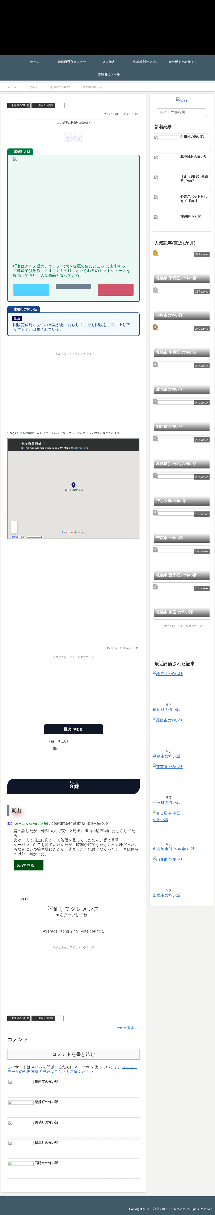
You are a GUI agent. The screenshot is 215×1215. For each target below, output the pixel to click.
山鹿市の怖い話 (166, 895)
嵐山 (56, 749)
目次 (67, 729)
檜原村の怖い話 (166, 710)
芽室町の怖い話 (166, 802)
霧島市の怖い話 (166, 756)
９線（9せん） (59, 741)
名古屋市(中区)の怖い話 (174, 849)
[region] (73, 595)
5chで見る (25, 865)
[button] (202, 112)
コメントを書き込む (73, 1054)
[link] (31, 290)
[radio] (60, 923)
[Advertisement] (73, 390)
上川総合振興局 (44, 105)
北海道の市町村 (20, 105)
